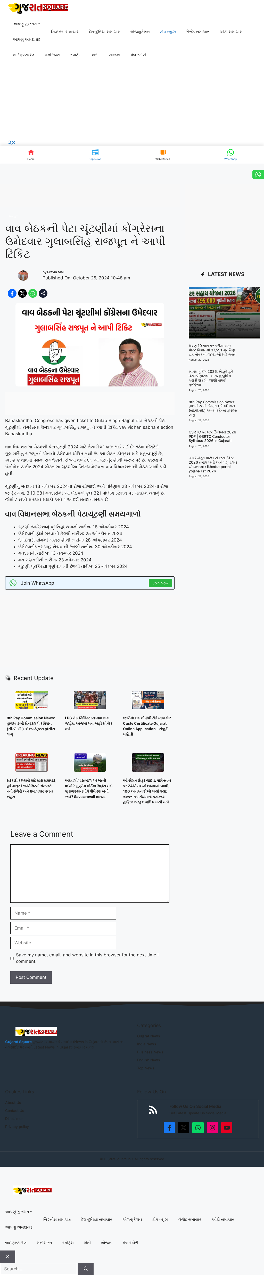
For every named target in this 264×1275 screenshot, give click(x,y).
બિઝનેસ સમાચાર (65, 31)
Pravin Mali (55, 272)
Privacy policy (17, 1126)
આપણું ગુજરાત (25, 23)
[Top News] (95, 155)
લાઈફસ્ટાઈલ (23, 54)
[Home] (31, 155)
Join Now (160, 583)
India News (146, 1044)
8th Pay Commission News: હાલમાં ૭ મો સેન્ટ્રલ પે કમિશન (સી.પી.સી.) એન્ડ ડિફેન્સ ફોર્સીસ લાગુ (213, 408)
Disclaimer (14, 1118)
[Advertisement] (132, 101)
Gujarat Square (18, 1041)
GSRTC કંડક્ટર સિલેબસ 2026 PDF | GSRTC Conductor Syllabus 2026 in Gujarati (212, 436)
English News (148, 1060)
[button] (11, 143)
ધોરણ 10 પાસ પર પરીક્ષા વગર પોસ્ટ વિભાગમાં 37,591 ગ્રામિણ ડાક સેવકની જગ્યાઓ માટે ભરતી (212, 350)
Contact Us (14, 1110)
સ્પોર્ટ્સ (75, 54)
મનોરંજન (52, 54)
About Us (13, 1102)
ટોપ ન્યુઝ (168, 31)
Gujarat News (148, 1036)
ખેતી (95, 54)
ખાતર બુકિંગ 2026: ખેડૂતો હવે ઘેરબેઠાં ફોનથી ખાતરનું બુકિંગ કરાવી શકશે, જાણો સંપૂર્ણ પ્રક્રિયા (211, 377)
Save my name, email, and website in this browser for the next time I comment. (87, 958)
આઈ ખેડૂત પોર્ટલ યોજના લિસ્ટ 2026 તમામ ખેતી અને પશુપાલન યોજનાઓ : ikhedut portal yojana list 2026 (213, 464)
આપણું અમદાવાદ (26, 39)
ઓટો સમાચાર (230, 31)
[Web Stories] (162, 155)
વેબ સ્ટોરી (138, 54)
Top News (145, 1068)
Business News (150, 1052)
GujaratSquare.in (117, 1159)
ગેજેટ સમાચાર (197, 31)
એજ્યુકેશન (140, 31)
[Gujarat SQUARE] (38, 8)
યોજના (114, 54)
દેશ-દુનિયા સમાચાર (104, 31)
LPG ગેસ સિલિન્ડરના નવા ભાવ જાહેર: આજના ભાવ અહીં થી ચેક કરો (89, 723)
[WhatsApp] (230, 155)
